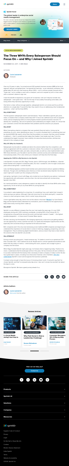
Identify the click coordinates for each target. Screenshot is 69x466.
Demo (55, 4)
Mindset (49, 200)
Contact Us (34, 371)
